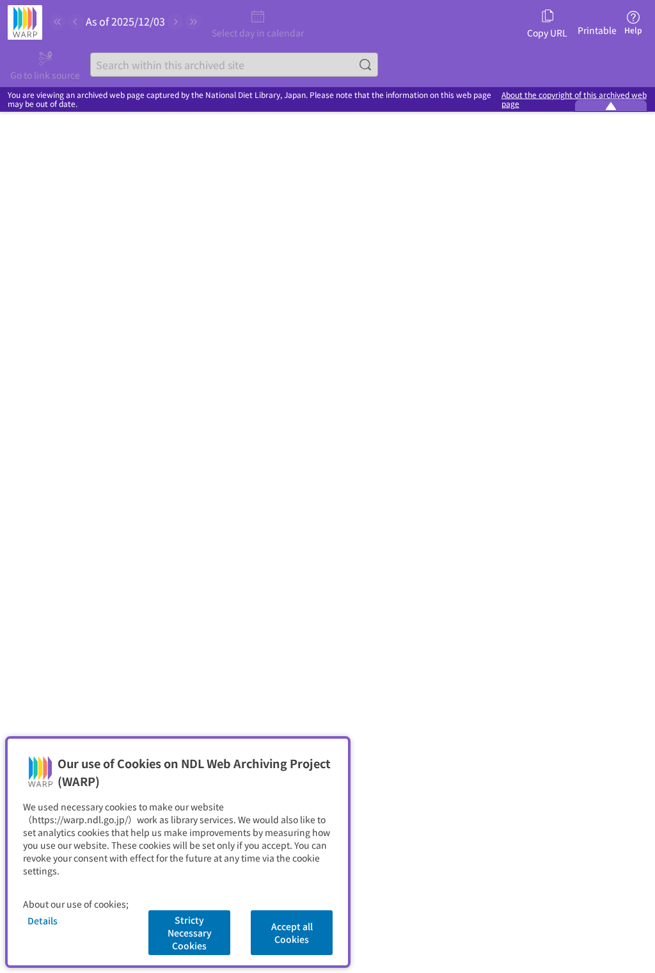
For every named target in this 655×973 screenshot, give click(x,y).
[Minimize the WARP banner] (610, 105)
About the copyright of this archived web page (574, 99)
